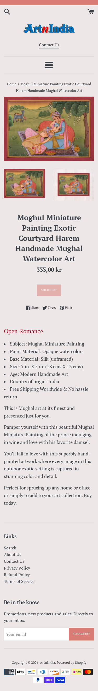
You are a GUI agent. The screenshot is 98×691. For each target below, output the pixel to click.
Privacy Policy (17, 568)
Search (10, 548)
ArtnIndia (47, 662)
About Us (12, 554)
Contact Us (49, 45)
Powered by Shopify (72, 662)
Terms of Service (19, 581)
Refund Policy (17, 574)
